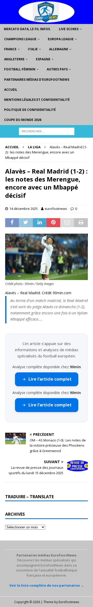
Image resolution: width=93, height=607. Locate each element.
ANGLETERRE (14, 59)
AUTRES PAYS (57, 69)
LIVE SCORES (69, 29)
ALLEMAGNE (58, 49)
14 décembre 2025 (23, 208)
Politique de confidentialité (30, 110)
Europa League (61, 39)
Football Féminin (19, 69)
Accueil (10, 89)
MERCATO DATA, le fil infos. (27, 29)
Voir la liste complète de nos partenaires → (46, 585)
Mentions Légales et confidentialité (37, 99)
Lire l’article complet (50, 379)
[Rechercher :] (46, 130)
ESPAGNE (43, 59)
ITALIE (33, 49)
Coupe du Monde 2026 (22, 120)
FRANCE (10, 49)
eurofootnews (56, 208)
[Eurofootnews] (46, 20)
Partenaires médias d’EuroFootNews (36, 79)
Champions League (20, 39)
